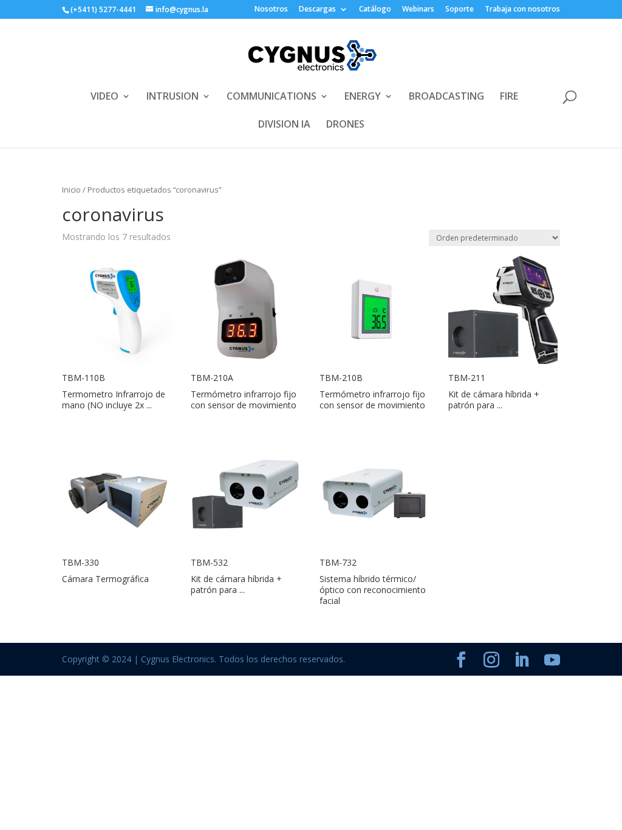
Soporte (459, 9)
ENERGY (362, 97)
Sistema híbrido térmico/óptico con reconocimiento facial (373, 589)
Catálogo (375, 9)
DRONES (345, 125)
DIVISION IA (284, 125)
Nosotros (271, 9)
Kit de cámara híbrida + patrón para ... (493, 399)
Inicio (71, 189)
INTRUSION (172, 97)
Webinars (418, 9)
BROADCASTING (446, 97)
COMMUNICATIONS (271, 97)
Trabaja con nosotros (522, 9)
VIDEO (104, 97)
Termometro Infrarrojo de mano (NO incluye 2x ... (113, 399)
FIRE (509, 97)
